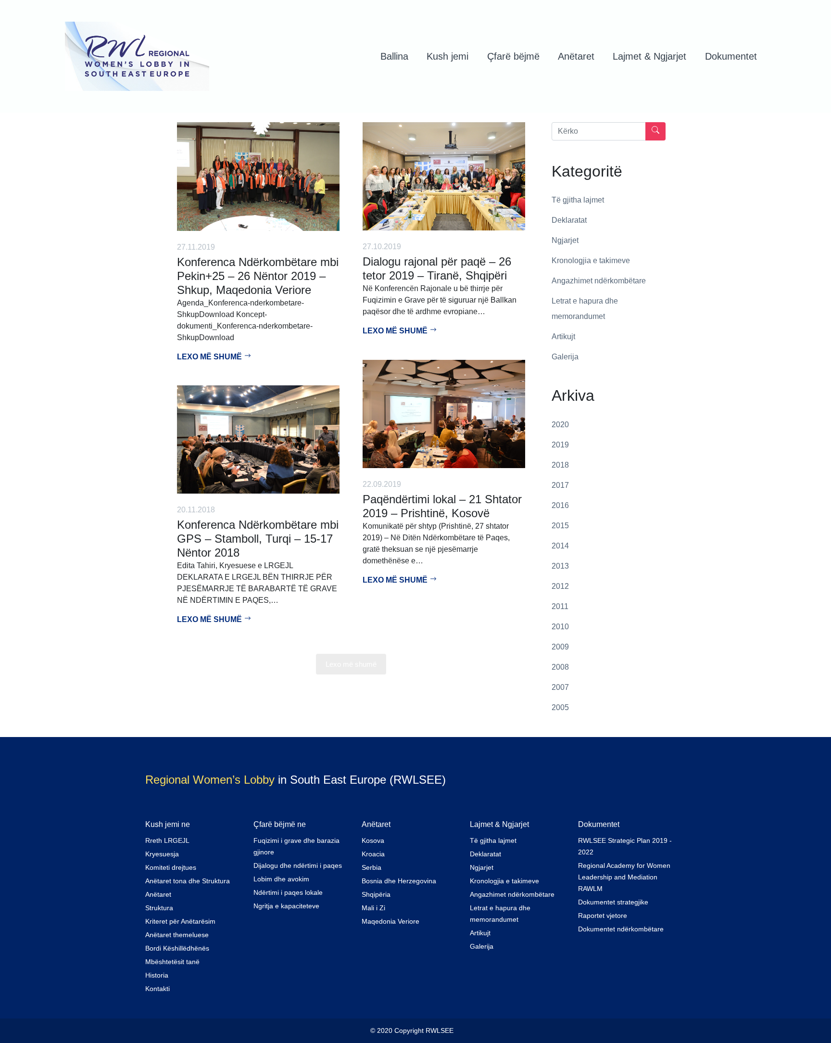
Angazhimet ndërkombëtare (599, 281)
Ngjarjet (565, 240)
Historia (156, 975)
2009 (560, 647)
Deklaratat (569, 220)
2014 (560, 546)
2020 (560, 424)
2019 (560, 445)
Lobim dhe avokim (281, 879)
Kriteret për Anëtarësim (180, 921)
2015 (560, 526)
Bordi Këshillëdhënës (177, 948)
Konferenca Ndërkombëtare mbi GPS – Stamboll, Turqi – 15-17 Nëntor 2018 (258, 538)
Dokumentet (731, 56)
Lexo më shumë (210, 357)
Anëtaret (576, 56)
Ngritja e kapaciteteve (286, 906)
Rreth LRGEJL (167, 840)
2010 (560, 627)
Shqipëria (376, 894)
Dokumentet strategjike (613, 902)
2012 (560, 586)
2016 (560, 505)
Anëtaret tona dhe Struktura (187, 881)
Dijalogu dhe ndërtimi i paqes (297, 865)
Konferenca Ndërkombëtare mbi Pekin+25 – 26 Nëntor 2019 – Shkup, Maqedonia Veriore (258, 275)
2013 (560, 566)
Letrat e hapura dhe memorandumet (585, 308)
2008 (560, 667)
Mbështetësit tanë (172, 962)
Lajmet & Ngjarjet (649, 56)
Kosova (373, 840)
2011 (560, 606)
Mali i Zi (373, 908)
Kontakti (157, 988)
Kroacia (373, 854)
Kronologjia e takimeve (591, 260)
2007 (560, 687)
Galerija (565, 357)
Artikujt (563, 336)
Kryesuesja (162, 854)
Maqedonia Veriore (390, 921)
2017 (560, 485)
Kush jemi (447, 56)
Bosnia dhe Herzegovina (399, 881)
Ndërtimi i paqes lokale (288, 892)
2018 (560, 465)
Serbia (371, 867)
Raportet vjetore (602, 915)
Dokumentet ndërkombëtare (621, 929)
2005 (560, 707)
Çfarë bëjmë (513, 56)
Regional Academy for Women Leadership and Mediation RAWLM (624, 877)
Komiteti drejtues (170, 867)
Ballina (394, 56)
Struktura (159, 908)
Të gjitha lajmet (578, 200)
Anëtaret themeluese (177, 935)
